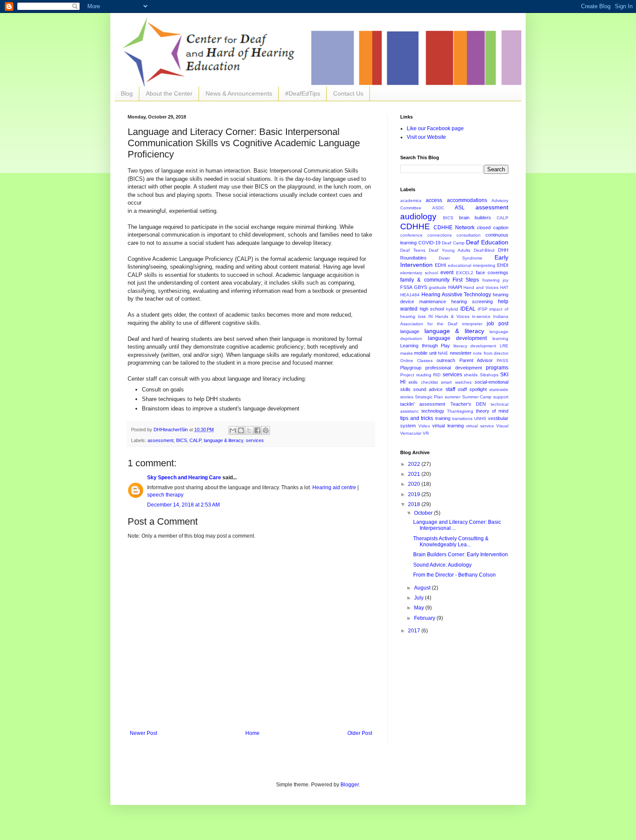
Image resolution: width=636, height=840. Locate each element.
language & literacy (223, 440)
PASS (502, 360)
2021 (414, 474)
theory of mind (492, 411)
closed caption (492, 227)
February (425, 618)
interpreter (472, 323)
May (419, 608)
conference (411, 235)
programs (497, 368)
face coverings (492, 272)
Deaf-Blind (484, 250)
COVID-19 (429, 242)
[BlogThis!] (241, 430)
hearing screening (472, 301)
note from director (490, 353)
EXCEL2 (464, 272)
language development (457, 338)
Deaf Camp (453, 242)
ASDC (438, 207)
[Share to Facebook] (257, 430)
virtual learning (448, 425)
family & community (425, 280)
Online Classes (416, 360)
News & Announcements (239, 93)
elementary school (419, 272)
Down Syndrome (460, 258)
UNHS (480, 418)
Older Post (359, 733)
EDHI (440, 265)
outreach (446, 360)
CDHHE (415, 226)
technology (432, 411)
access (434, 200)
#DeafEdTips (302, 93)
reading (423, 374)
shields (471, 374)
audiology (418, 216)
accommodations (467, 200)
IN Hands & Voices (448, 316)
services (255, 440)
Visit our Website (426, 137)
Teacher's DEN (468, 404)
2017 (414, 631)
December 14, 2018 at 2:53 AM (183, 505)
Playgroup (410, 367)
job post (497, 324)
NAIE (443, 353)
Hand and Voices (480, 287)
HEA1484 (410, 294)
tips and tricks (416, 418)
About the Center (169, 93)
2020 (414, 484)
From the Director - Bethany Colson (454, 575)
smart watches (456, 382)
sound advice (428, 389)
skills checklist (422, 382)
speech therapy (165, 495)
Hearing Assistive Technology (456, 295)
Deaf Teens (412, 250)
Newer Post (143, 733)
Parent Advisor (476, 360)
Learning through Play (425, 345)
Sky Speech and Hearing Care (184, 478)
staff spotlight (472, 389)
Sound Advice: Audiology (442, 565)
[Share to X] (249, 430)
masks (406, 353)
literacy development (475, 345)
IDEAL (467, 309)
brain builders (475, 217)
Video (424, 425)
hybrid (452, 309)
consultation (468, 235)
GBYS (420, 287)
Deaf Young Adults (449, 250)
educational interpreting (471, 265)
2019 (414, 494)
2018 (414, 504)
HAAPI (455, 287)
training (442, 418)
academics (410, 200)
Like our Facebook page (435, 128)
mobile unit (425, 353)
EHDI (502, 265)
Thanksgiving (460, 411)
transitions (462, 418)
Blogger (349, 785)
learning (500, 338)
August (423, 588)
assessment (160, 440)
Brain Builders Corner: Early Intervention (460, 554)
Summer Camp (477, 396)
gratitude (437, 287)
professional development (453, 367)
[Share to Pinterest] (265, 430)
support (500, 396)
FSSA (406, 287)
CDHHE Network (454, 227)
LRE (504, 345)
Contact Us (348, 93)
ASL (460, 208)
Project (407, 374)
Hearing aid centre (334, 487)
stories (406, 396)
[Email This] (232, 430)
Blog (127, 93)
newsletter (461, 353)
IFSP (483, 309)
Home (252, 733)
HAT (504, 287)
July (419, 598)
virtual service (480, 425)
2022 (414, 464)
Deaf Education (487, 242)
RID (436, 374)
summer (452, 396)
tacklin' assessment (422, 404)
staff (450, 389)
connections (439, 235)
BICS (181, 440)
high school (432, 308)
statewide (498, 389)
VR (426, 433)
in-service (481, 316)
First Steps (466, 280)
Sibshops (489, 374)
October (424, 513)
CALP (195, 440)
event (446, 272)
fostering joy (495, 280)
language (409, 331)
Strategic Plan (429, 396)
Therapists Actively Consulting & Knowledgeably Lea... (450, 541)
